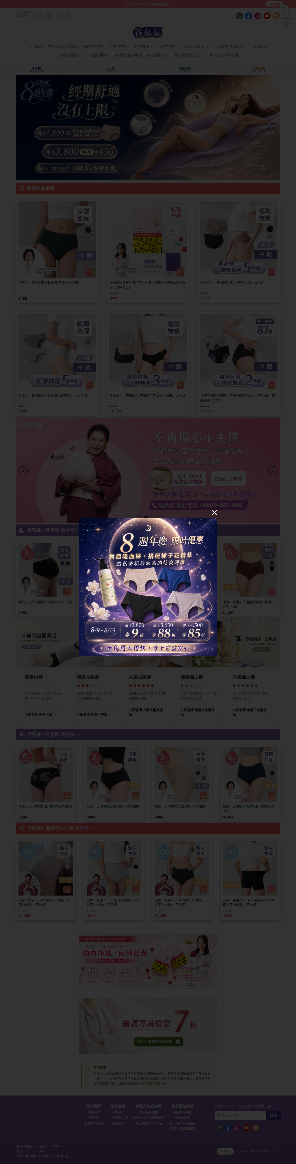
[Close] (214, 512)
